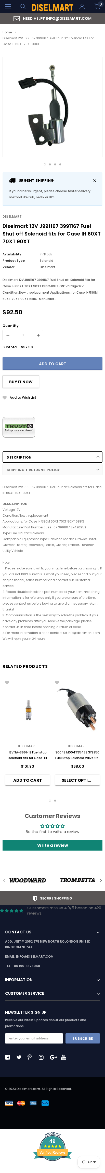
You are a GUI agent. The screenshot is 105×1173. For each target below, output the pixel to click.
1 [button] (45, 164)
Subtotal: (10, 347)
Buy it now (21, 382)
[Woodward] (27, 880)
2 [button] (50, 164)
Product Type (14, 260)
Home (7, 32)
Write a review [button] (52, 845)
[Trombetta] (77, 880)
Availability (12, 254)
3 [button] (55, 164)
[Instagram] (42, 1057)
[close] (94, 180)
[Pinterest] (31, 1057)
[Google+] (54, 1057)
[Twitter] (20, 1057)
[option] (52, 18)
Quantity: (11, 325)
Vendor (9, 267)
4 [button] (60, 164)
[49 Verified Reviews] (52, 1170)
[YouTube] (65, 1057)
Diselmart (12, 216)
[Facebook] (9, 1057)
